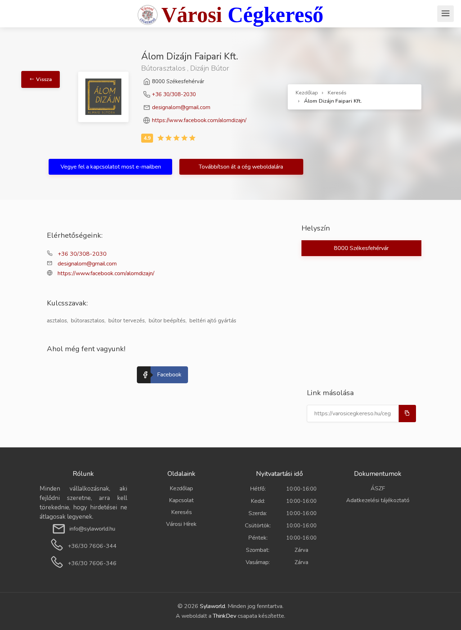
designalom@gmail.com (181, 107)
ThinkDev (224, 616)
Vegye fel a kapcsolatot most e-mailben (111, 167)
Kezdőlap (307, 92)
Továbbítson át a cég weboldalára (242, 167)
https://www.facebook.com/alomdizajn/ (199, 120)
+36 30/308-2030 (174, 94)
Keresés (337, 92)
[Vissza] (59, 57)
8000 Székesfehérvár (361, 248)
